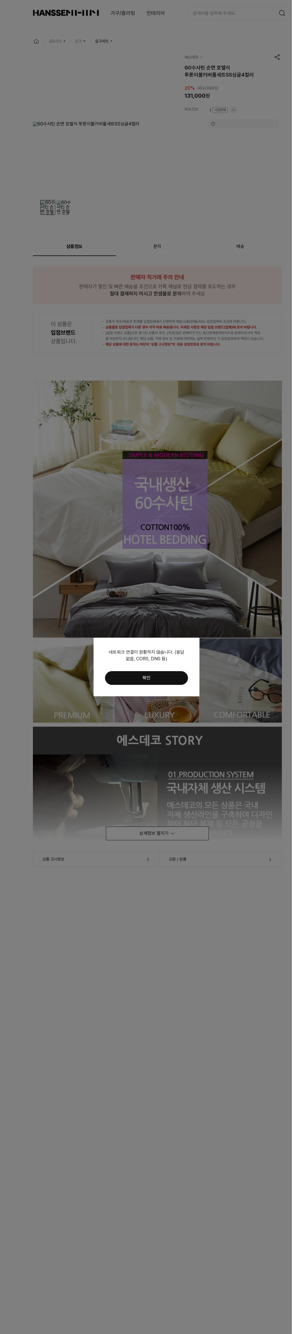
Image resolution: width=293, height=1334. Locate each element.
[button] (146, 678)
